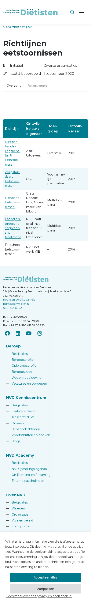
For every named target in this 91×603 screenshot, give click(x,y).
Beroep (13, 346)
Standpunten (18, 526)
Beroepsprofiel (20, 360)
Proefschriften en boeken (28, 435)
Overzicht (14, 85)
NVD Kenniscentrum (26, 397)
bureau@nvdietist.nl (16, 303)
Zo (7, 172)
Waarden (15, 508)
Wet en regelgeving (23, 378)
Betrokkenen (37, 86)
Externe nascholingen (25, 481)
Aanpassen (45, 589)
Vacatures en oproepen (26, 383)
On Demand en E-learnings (29, 475)
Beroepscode (19, 372)
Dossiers (15, 423)
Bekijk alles (17, 354)
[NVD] (30, 12)
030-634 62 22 (12, 307)
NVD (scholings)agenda (26, 469)
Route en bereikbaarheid (19, 299)
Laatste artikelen (21, 411)
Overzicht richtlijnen (19, 27)
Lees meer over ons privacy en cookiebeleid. (39, 596)
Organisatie (17, 514)
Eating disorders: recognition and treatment (13, 228)
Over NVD (15, 495)
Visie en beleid (19, 520)
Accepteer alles (45, 577)
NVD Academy (20, 455)
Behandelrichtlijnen (23, 429)
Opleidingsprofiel (21, 366)
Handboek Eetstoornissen (13, 202)
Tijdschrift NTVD (20, 417)
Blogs (13, 441)
